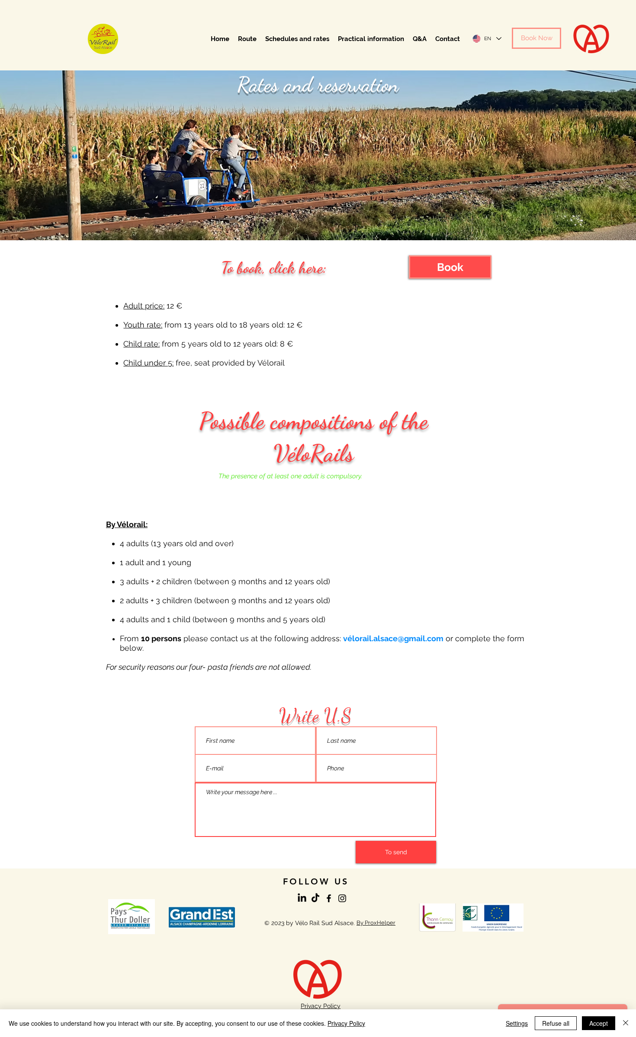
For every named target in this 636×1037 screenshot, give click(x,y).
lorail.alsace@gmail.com (397, 638)
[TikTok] (315, 898)
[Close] (625, 1023)
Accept (598, 1023)
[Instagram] (342, 898)
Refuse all (555, 1023)
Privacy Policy (346, 1023)
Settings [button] (517, 1023)
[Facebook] (329, 898)
